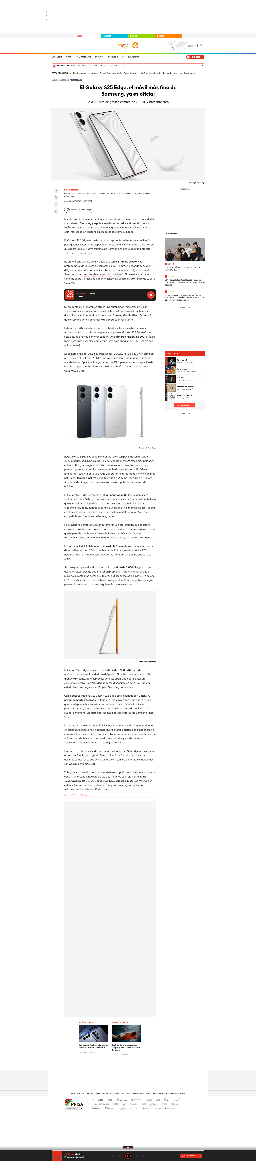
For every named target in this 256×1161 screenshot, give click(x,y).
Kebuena (173, 1103)
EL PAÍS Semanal (153, 1103)
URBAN (160, 36)
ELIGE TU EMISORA (190, 1155)
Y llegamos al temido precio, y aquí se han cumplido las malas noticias (105, 772)
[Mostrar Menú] (55, 46)
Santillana (122, 1100)
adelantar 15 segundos (136, 1156)
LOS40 (79, 36)
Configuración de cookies (141, 1093)
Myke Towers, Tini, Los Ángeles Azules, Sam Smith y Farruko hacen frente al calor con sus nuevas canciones (185, 297)
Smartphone (86, 795)
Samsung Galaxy (71, 795)
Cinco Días (134, 1103)
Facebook (56, 190)
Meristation (169, 1107)
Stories (144, 1065)
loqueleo (157, 1107)
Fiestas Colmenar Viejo (111, 73)
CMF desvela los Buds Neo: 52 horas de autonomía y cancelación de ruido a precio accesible (185, 282)
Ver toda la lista (183, 405)
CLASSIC (107, 36)
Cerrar (202, 66)
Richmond (96, 1107)
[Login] (201, 45)
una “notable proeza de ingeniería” (103, 274)
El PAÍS (98, 1100)
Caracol (175, 1100)
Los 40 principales (110, 1100)
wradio (123, 1103)
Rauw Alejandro (131, 73)
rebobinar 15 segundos (119, 1156)
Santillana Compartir (137, 1100)
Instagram (112, 1065)
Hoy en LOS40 (112, 57)
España (190, 46)
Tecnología (64, 80)
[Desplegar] (128, 1147)
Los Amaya (189, 73)
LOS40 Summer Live (130, 57)
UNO (115, 1103)
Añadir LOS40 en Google (81, 209)
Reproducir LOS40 (151, 295)
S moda (145, 1107)
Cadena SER (148, 1100)
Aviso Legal (75, 1093)
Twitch (139, 1065)
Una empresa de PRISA (73, 1102)
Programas (86, 57)
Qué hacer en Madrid (151, 73)
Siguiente (143, 1156)
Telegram (56, 211)
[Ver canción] (171, 361)
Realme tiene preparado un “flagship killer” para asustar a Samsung (126, 1047)
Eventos (99, 57)
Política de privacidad (104, 1093)
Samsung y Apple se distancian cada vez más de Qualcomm (93, 1046)
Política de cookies (122, 1093)
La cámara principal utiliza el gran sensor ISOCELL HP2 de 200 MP (103, 354)
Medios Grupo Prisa (73, 1108)
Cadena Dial (144, 1103)
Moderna (109, 1107)
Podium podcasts (122, 1107)
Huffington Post (101, 1103)
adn (165, 1100)
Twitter (56, 197)
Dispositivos (76, 80)
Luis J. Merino (71, 189)
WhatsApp (56, 204)
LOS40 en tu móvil (160, 1093)
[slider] (128, 1150)
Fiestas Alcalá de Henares (85, 73)
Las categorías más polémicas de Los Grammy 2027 (182, 268)
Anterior (113, 1156)
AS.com (157, 1100)
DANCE (133, 36)
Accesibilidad (88, 1093)
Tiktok (117, 1065)
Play (128, 1156)
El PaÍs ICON (133, 1107)
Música (69, 57)
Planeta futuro (163, 1103)
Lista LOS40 (57, 57)
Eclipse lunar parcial (172, 73)
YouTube (123, 1065)
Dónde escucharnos (177, 1093)
